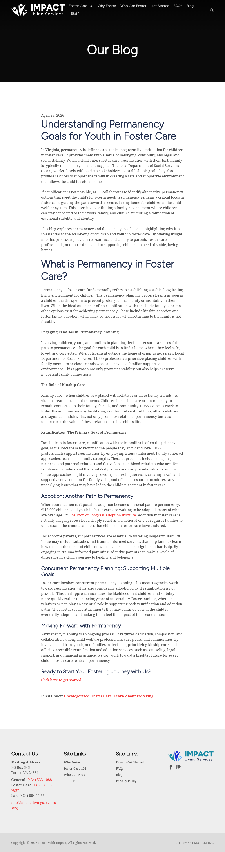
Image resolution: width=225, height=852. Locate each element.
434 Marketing (201, 843)
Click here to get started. (61, 680)
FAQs (177, 6)
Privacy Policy (126, 781)
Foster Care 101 (81, 6)
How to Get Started (130, 762)
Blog (190, 6)
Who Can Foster (133, 6)
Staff (75, 13)
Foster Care (101, 696)
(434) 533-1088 (39, 779)
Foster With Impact (38, 10)
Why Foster (107, 6)
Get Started (160, 6)
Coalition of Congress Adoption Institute (102, 515)
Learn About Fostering (133, 696)
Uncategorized (76, 696)
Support (70, 781)
